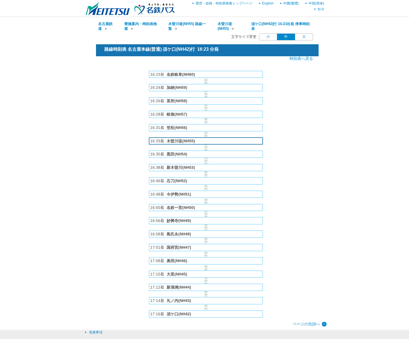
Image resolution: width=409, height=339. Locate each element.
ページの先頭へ (306, 324)
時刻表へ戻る (301, 58)
